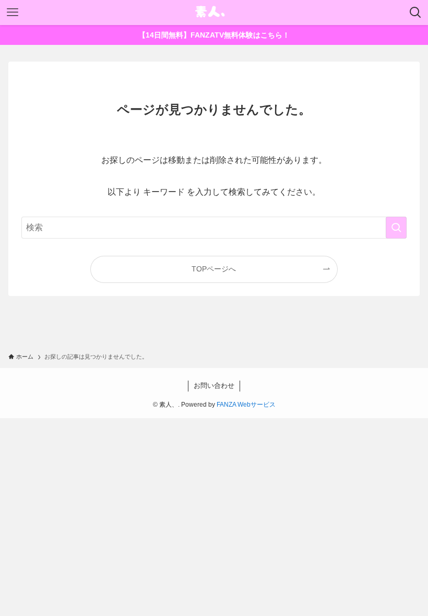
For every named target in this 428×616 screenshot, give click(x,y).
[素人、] (214, 12)
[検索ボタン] (415, 12)
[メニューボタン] (12, 12)
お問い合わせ (214, 385)
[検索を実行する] (396, 228)
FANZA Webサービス (246, 404)
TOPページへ (214, 269)
